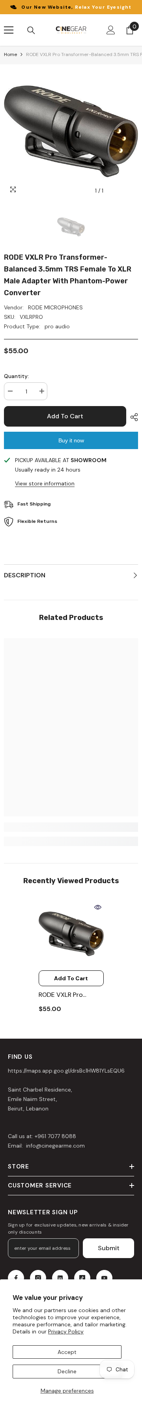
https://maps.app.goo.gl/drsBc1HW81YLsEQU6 (66, 1070)
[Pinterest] (60, 1278)
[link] (71, 827)
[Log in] (110, 30)
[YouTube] (104, 1278)
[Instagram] (38, 1278)
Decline (67, 1371)
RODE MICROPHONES (55, 307)
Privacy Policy (66, 1331)
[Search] (31, 30)
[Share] (132, 417)
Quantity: (16, 376)
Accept (67, 1352)
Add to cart (65, 416)
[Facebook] (16, 1278)
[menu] (8, 30)
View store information (45, 483)
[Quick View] (98, 907)
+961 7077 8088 (55, 1136)
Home (10, 54)
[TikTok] (82, 1278)
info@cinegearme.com (54, 1145)
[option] (71, 131)
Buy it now (71, 440)
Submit (109, 1248)
